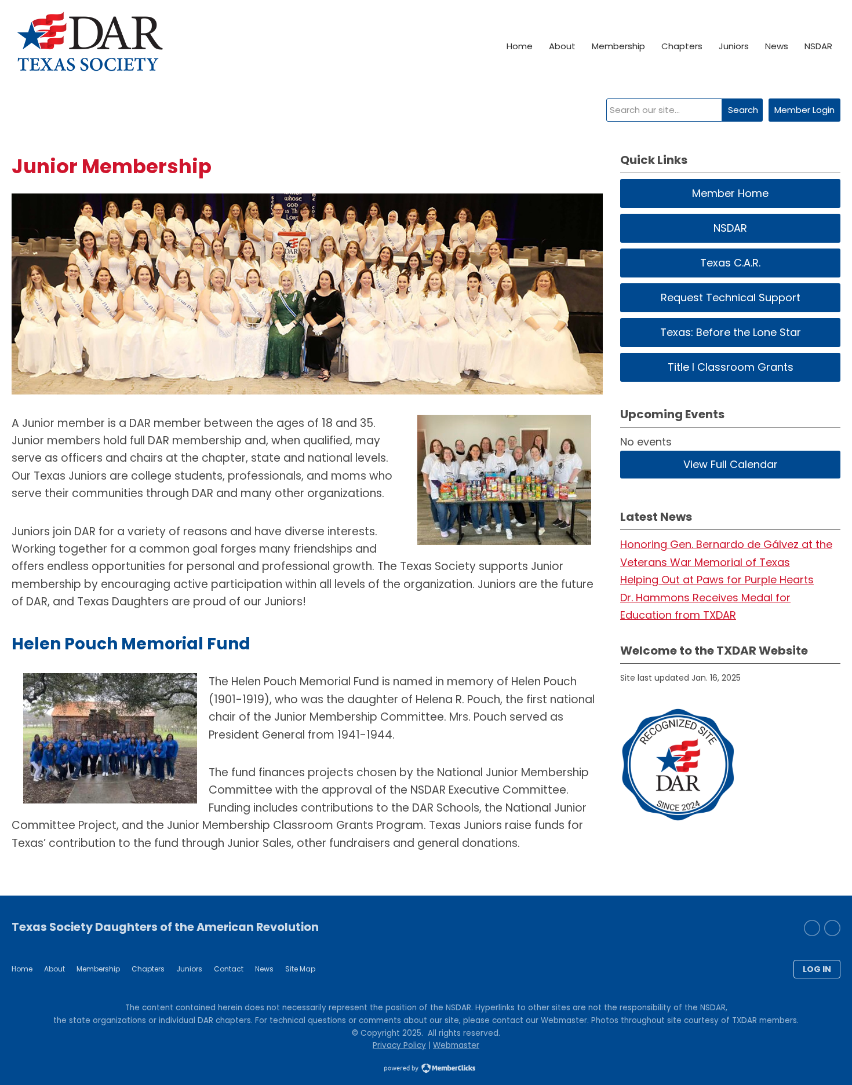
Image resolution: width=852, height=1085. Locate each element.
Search (743, 110)
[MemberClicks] (90, 46)
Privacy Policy (399, 1045)
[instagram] (812, 928)
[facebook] (832, 928)
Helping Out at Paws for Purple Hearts (717, 579)
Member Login (804, 110)
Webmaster (456, 1045)
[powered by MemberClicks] (426, 1069)
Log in (817, 969)
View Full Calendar (730, 464)
